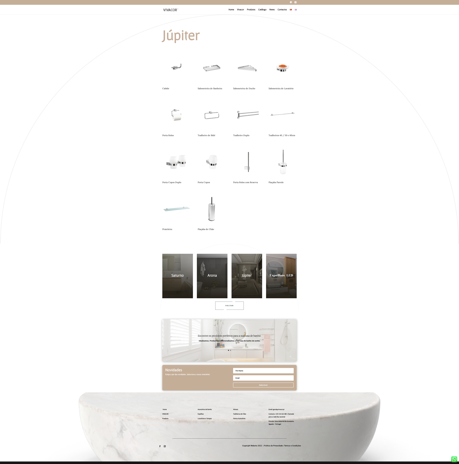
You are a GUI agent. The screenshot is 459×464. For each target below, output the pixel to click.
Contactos (282, 10)
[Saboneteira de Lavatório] (283, 86)
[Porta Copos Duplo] (176, 180)
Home (231, 10)
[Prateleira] (176, 227)
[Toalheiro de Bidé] (212, 133)
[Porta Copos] (212, 180)
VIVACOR (165, 414)
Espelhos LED (281, 275)
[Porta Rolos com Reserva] (247, 180)
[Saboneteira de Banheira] (212, 86)
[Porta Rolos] (176, 133)
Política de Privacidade (273, 446)
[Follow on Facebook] (160, 446)
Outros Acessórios (239, 418)
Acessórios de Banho (205, 409)
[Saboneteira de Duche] (247, 86)
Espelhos (201, 414)
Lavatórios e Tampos (205, 418)
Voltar (229, 306)
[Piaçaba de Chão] (212, 227)
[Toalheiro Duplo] (247, 133)
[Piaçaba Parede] (283, 180)
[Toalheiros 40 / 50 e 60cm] (283, 133)
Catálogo (262, 10)
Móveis (235, 409)
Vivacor (240, 10)
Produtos (251, 10)
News (272, 10)
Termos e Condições (292, 446)
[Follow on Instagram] (165, 446)
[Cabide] (176, 86)
